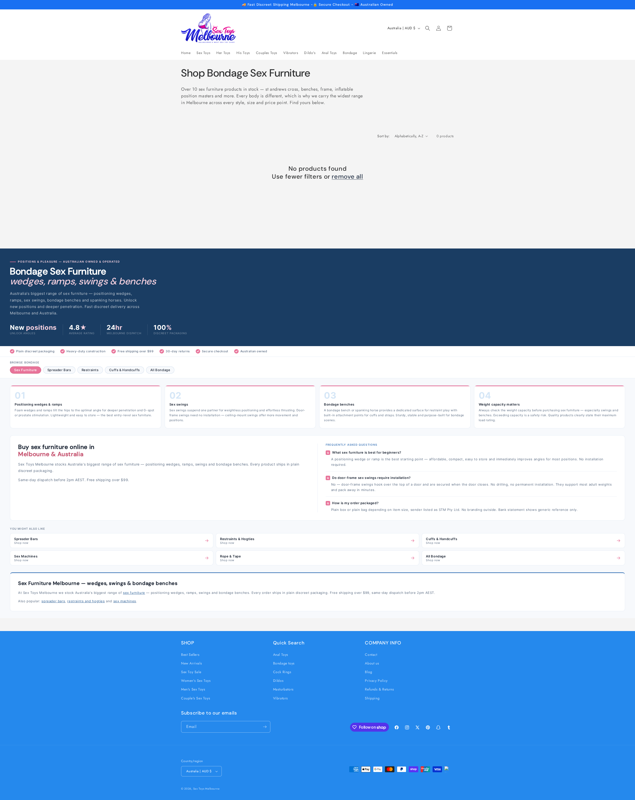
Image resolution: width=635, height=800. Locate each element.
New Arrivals (191, 663)
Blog (368, 671)
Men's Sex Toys (193, 689)
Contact (371, 654)
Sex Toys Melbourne (206, 789)
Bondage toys (284, 663)
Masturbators (283, 689)
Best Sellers (190, 654)
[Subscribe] (264, 727)
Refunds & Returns (379, 689)
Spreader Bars (59, 370)
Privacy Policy (376, 680)
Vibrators (280, 698)
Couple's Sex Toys (195, 698)
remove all (347, 177)
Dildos (278, 680)
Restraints (90, 370)
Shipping (372, 698)
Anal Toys (280, 654)
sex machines (124, 601)
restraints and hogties (86, 601)
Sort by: (383, 136)
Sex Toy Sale (191, 671)
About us (372, 663)
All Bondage (160, 370)
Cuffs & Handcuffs (124, 370)
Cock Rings (282, 671)
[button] (427, 28)
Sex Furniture (25, 370)
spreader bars (53, 601)
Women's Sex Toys (196, 680)
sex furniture (134, 593)
